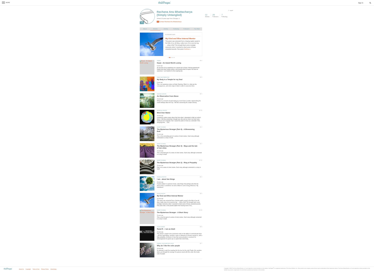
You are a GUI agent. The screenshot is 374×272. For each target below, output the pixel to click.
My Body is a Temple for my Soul (169, 79)
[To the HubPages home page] (8, 269)
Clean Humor (161, 226)
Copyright (28, 269)
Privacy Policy (45, 269)
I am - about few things (166, 179)
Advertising (53, 269)
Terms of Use (36, 269)
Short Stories (161, 127)
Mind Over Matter (163, 113)
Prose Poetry (161, 193)
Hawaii (159, 60)
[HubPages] (164, 3)
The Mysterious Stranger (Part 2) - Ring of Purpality (177, 163)
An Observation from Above (167, 96)
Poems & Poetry (161, 177)
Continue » (187, 49)
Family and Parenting (163, 77)
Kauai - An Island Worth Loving (169, 63)
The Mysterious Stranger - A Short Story (172, 212)
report (231, 10)
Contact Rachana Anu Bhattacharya (170, 21)
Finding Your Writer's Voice (165, 243)
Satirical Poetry (162, 110)
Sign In (360, 3)
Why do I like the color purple (168, 246)
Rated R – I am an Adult (166, 229)
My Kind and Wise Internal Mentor (180, 38)
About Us (21, 269)
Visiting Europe (161, 94)
